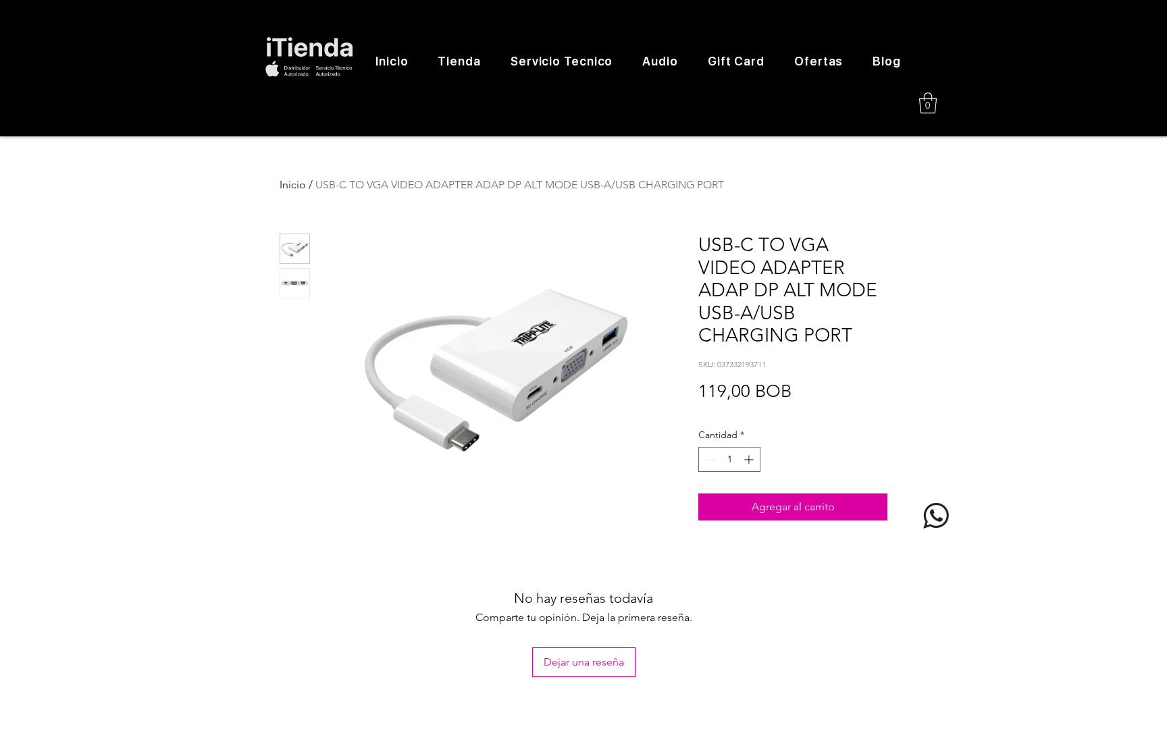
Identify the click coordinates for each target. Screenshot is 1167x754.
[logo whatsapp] (936, 516)
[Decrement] (708, 459)
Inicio (293, 184)
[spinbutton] (729, 459)
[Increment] (750, 459)
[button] (928, 102)
